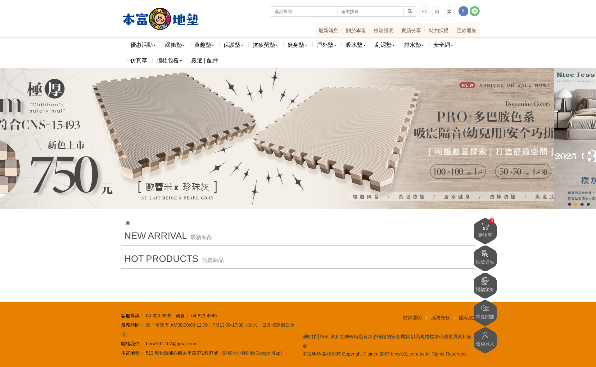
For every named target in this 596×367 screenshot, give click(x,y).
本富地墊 (160, 19)
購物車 (485, 228)
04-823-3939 (158, 315)
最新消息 (328, 30)
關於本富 (356, 30)
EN (424, 11)
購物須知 (485, 289)
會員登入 (485, 344)
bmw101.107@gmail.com (172, 343)
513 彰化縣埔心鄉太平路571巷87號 (182, 353)
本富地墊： (132, 353)
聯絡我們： (132, 343)
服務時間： (132, 325)
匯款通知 (466, 30)
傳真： (183, 315)
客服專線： (132, 315)
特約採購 (439, 30)
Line (475, 11)
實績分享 (411, 30)
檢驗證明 (384, 30)
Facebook (463, 11)
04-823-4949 (204, 315)
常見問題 (485, 316)
